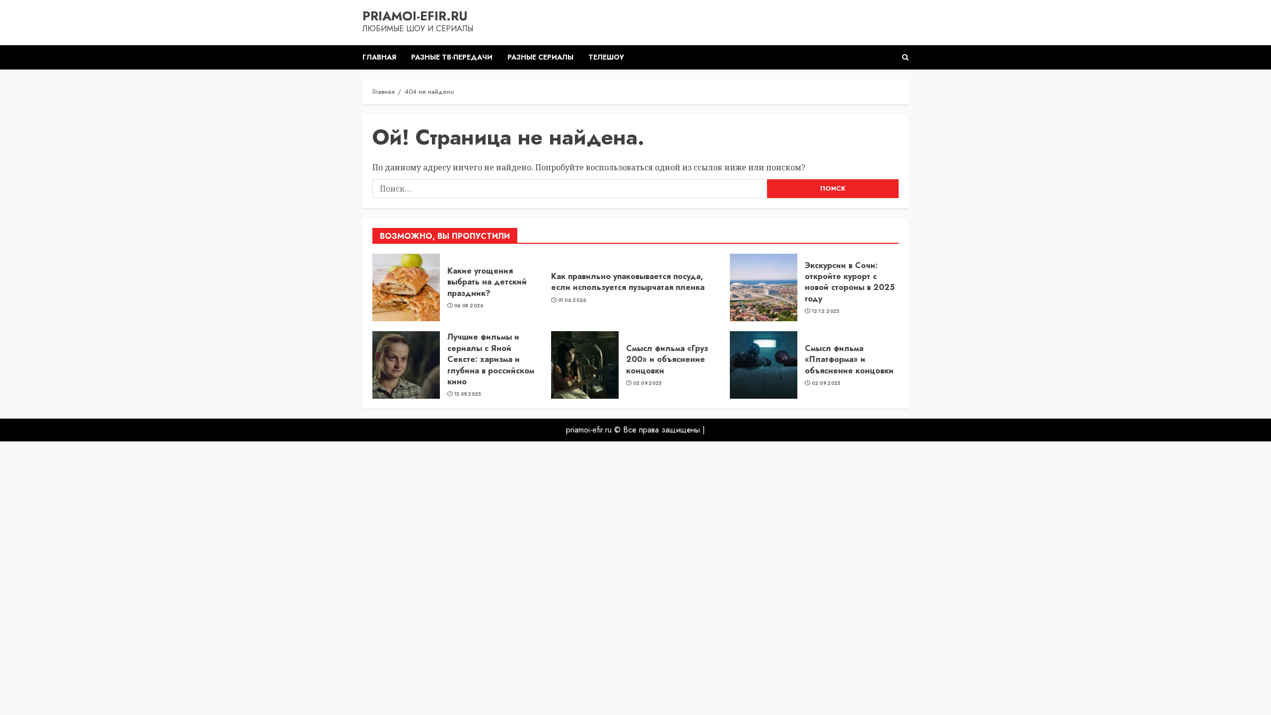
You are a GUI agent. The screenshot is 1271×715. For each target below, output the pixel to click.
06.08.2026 (469, 305)
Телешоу (606, 57)
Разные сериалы (540, 57)
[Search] (905, 57)
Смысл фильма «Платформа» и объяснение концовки (849, 359)
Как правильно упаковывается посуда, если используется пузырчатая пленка (628, 282)
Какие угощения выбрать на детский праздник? (487, 282)
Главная (379, 57)
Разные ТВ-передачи (452, 57)
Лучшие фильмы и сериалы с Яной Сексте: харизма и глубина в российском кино (490, 359)
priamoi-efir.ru (415, 16)
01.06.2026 (572, 300)
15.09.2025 (467, 394)
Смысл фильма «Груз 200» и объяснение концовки (667, 359)
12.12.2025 (826, 311)
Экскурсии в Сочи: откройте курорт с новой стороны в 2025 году (850, 282)
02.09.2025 (647, 383)
